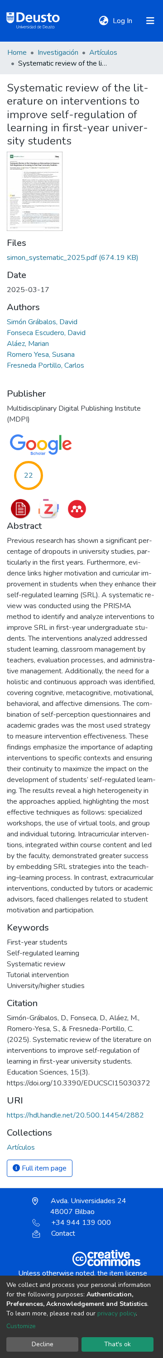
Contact (63, 1233)
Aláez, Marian (28, 344)
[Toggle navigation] (150, 21)
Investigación (58, 53)
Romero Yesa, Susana (41, 355)
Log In (123, 21)
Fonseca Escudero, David (46, 333)
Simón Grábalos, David (42, 322)
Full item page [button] (43, 1168)
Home (17, 53)
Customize (21, 1326)
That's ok (117, 1344)
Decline (42, 1344)
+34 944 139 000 (81, 1223)
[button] (103, 20)
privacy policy (116, 1313)
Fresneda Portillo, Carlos (45, 365)
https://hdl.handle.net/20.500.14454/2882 (75, 1115)
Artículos (103, 53)
